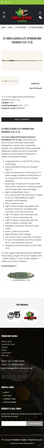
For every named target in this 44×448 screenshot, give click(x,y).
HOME (3, 27)
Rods (10, 27)
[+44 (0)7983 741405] (6, 2)
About (6, 392)
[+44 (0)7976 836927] (10, 2)
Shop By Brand (10, 402)
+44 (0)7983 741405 (15, 361)
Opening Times (10, 399)
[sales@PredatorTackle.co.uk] (2, 2)
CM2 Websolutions (27, 443)
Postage (7, 395)
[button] (4, 12)
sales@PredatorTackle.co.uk (19, 368)
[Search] (4, 17)
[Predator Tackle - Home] (22, 14)
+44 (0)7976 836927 (16, 365)
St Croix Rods (20, 27)
